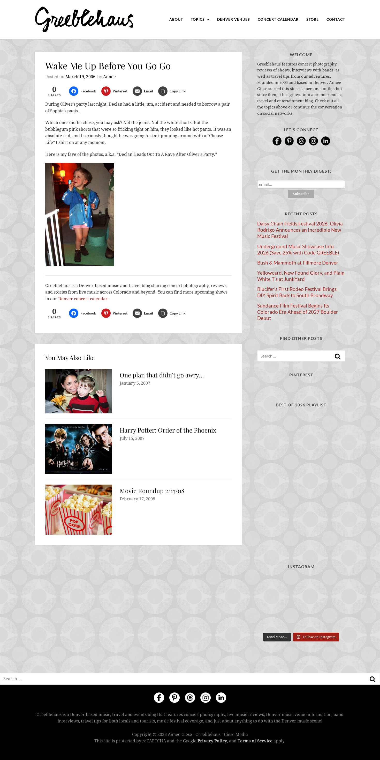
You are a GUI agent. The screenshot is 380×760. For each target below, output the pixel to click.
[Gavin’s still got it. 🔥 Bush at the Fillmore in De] (331, 602)
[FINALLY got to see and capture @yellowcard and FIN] (270, 620)
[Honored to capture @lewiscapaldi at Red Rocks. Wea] (301, 620)
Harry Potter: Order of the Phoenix (168, 430)
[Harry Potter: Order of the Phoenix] (78, 449)
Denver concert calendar (83, 298)
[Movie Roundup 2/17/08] (78, 510)
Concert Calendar (278, 19)
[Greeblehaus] (84, 19)
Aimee (109, 76)
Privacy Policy (212, 741)
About (176, 19)
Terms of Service (255, 741)
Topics (198, 19)
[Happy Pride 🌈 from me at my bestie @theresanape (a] (331, 620)
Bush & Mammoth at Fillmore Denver (297, 263)
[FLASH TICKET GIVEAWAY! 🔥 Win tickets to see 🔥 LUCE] (301, 602)
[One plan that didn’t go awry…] (78, 391)
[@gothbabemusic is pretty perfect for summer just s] (270, 583)
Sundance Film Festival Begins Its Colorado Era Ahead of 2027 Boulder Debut (297, 312)
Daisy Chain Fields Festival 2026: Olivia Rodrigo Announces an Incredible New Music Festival (300, 230)
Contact (335, 19)
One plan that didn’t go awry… (162, 375)
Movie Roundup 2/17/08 (152, 490)
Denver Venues (233, 19)
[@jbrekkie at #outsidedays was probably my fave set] (331, 583)
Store (312, 19)
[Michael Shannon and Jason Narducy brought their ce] (270, 602)
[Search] (337, 356)
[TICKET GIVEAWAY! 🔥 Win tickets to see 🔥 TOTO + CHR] (301, 583)
